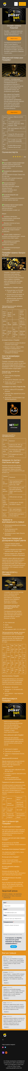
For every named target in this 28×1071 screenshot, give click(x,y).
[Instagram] (3, 1047)
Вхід (16, 4)
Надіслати (13, 946)
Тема (5, 915)
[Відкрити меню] (3, 1040)
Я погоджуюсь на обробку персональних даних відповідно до (13, 940)
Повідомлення (8, 922)
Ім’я (5, 902)
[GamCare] (3, 1053)
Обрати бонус (14, 112)
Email (5, 909)
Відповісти (6, 967)
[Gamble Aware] (6, 1053)
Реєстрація (22, 4)
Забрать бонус (14, 38)
